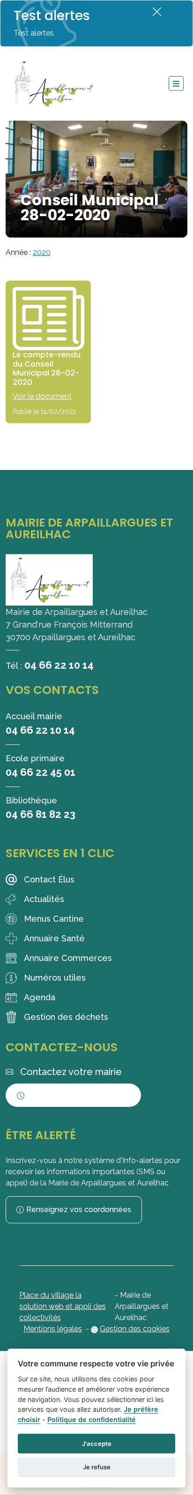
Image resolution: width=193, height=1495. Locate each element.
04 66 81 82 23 (40, 814)
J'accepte (96, 1443)
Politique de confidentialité (91, 1419)
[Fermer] (156, 11)
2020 (42, 252)
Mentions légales (52, 1328)
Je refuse (97, 1467)
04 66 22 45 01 (40, 772)
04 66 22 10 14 (59, 665)
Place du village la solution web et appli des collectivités (62, 1306)
